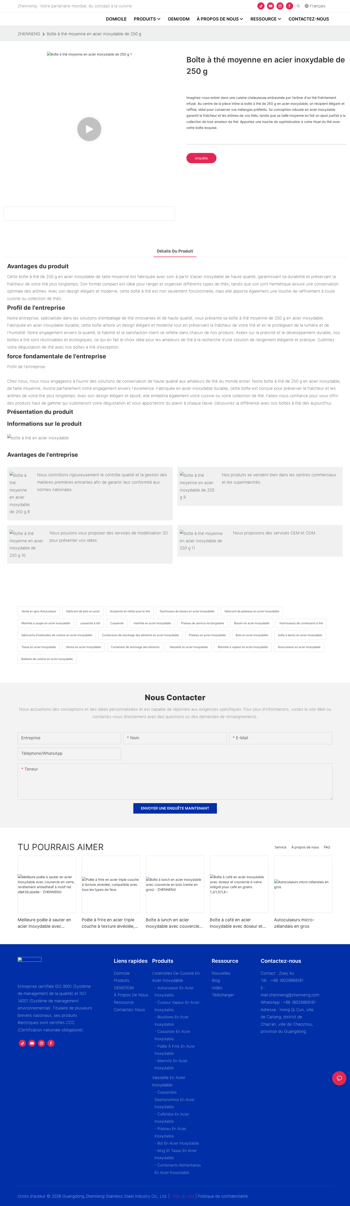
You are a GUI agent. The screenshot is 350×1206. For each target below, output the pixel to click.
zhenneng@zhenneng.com (294, 995)
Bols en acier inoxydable (252, 635)
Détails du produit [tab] (175, 251)
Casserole (117, 623)
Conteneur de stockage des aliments (135, 647)
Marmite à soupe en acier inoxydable (45, 623)
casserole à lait (90, 623)
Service (280, 847)
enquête (201, 158)
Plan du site (183, 1196)
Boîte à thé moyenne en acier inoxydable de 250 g (94, 33)
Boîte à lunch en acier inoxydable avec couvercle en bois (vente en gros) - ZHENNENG (172, 923)
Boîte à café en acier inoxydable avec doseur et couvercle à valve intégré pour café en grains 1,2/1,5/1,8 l (236, 923)
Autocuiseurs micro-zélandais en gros (294, 923)
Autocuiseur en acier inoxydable (299, 647)
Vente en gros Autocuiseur (38, 611)
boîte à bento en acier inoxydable (300, 635)
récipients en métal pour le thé (130, 611)
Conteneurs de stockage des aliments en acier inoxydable (140, 635)
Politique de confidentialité (223, 1196)
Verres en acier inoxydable (83, 647)
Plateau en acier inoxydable (207, 635)
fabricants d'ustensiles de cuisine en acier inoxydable (56, 635)
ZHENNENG (29, 33)
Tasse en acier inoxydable (38, 647)
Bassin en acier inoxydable (252, 623)
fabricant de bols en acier (83, 611)
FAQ (327, 847)
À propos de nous (305, 847)
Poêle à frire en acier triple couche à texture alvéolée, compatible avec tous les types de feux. (108, 923)
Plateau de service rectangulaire (202, 623)
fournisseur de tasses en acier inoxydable (187, 611)
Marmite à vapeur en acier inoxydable (243, 647)
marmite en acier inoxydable (152, 623)
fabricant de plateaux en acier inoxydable (252, 611)
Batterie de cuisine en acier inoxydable (47, 659)
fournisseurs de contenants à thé (301, 623)
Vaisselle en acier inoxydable (189, 647)
